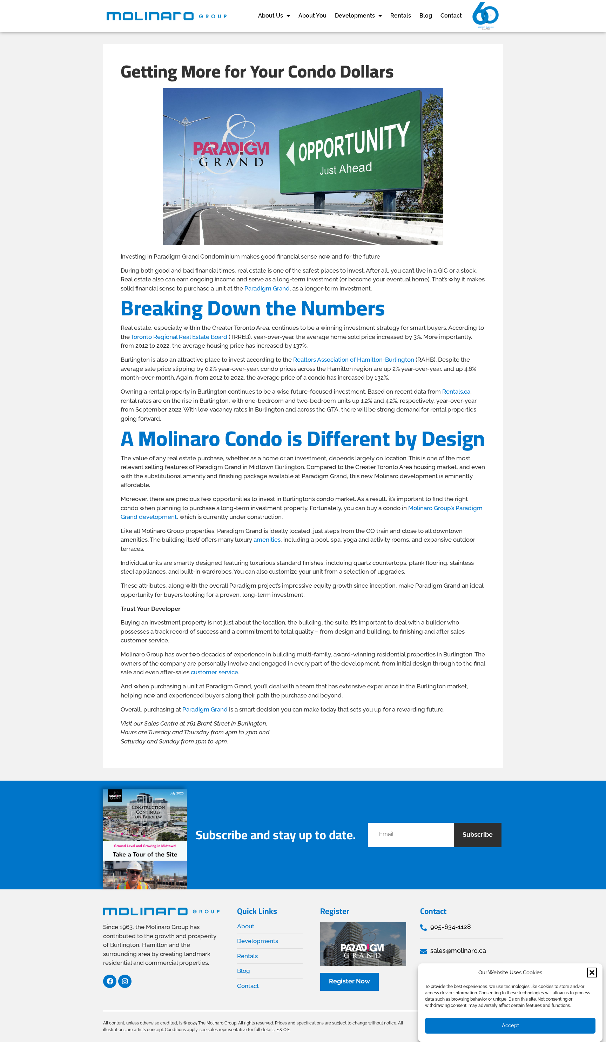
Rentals (400, 15)
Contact (451, 15)
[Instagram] (125, 981)
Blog (425, 15)
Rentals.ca (456, 391)
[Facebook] (109, 981)
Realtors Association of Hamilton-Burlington (353, 359)
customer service (214, 672)
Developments (355, 15)
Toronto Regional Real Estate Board (179, 336)
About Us (270, 15)
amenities (267, 539)
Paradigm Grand (267, 288)
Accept (510, 1025)
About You (312, 15)
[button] (591, 972)
